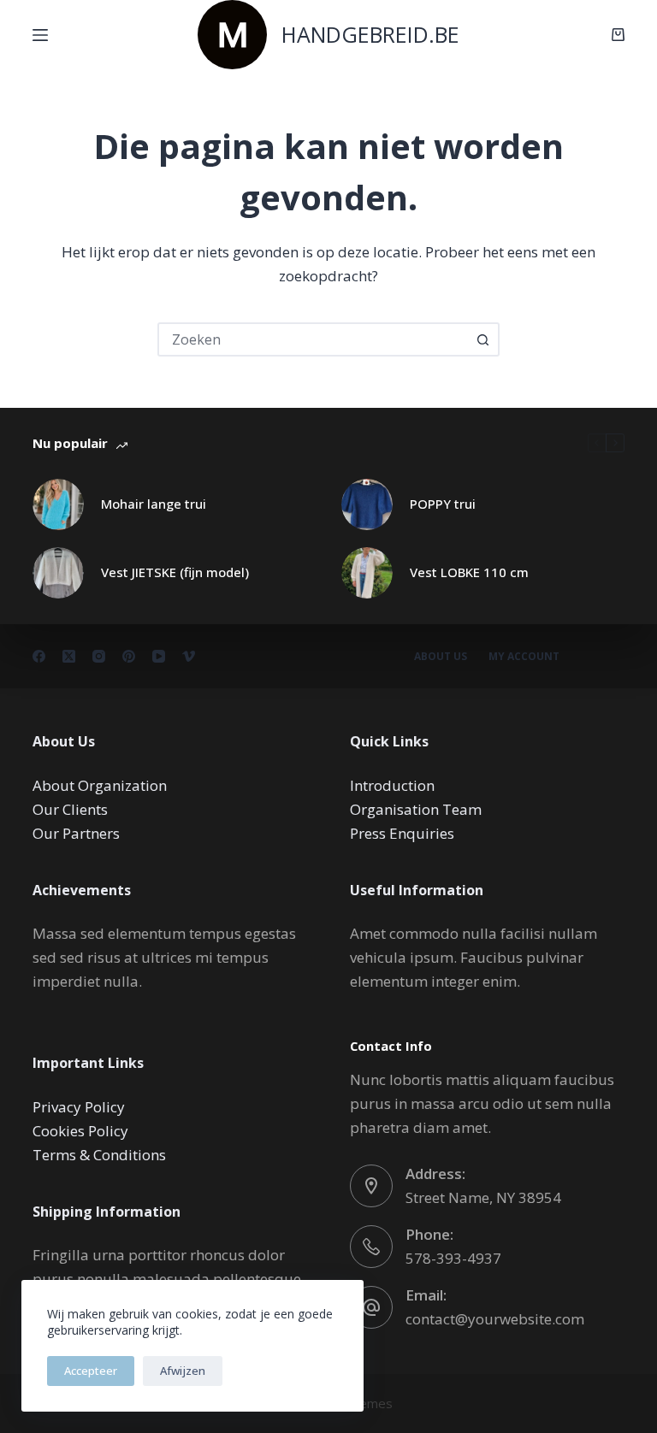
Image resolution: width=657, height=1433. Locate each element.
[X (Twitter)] (68, 656)
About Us (440, 656)
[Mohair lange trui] (58, 504)
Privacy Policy (79, 1107)
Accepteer (90, 1370)
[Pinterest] (128, 656)
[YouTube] (158, 656)
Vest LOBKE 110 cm (469, 572)
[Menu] (40, 35)
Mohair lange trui (153, 503)
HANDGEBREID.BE (370, 34)
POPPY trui (443, 503)
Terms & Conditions (99, 1155)
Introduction (392, 785)
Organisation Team (416, 809)
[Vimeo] (188, 656)
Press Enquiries (402, 833)
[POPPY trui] (367, 504)
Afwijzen (182, 1370)
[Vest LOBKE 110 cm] (367, 573)
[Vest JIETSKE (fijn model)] (58, 573)
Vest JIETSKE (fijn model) (175, 572)
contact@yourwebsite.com (494, 1319)
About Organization (100, 785)
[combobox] (313, 339)
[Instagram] (98, 656)
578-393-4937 (453, 1258)
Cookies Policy (80, 1131)
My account (523, 656)
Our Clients (70, 809)
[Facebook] (39, 656)
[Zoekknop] (482, 339)
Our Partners (76, 833)
